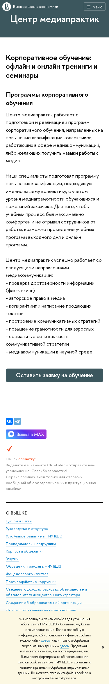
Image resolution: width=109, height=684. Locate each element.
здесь (45, 640)
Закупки (12, 558)
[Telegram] (17, 421)
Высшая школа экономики (35, 6)
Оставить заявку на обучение (54, 375)
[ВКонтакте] (9, 421)
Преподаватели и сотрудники (31, 543)
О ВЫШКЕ (16, 513)
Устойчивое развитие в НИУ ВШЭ (34, 536)
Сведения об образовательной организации (44, 602)
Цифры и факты (19, 521)
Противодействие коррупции (31, 581)
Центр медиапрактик (54, 18)
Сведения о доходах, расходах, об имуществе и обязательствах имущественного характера (46, 592)
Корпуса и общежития (25, 551)
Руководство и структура (27, 528)
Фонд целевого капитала (27, 573)
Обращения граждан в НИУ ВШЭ (34, 566)
